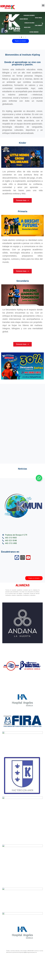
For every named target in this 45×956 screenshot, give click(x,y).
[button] (43, 5)
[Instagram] (22, 557)
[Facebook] (17, 557)
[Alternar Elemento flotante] (39, 478)
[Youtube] (28, 557)
